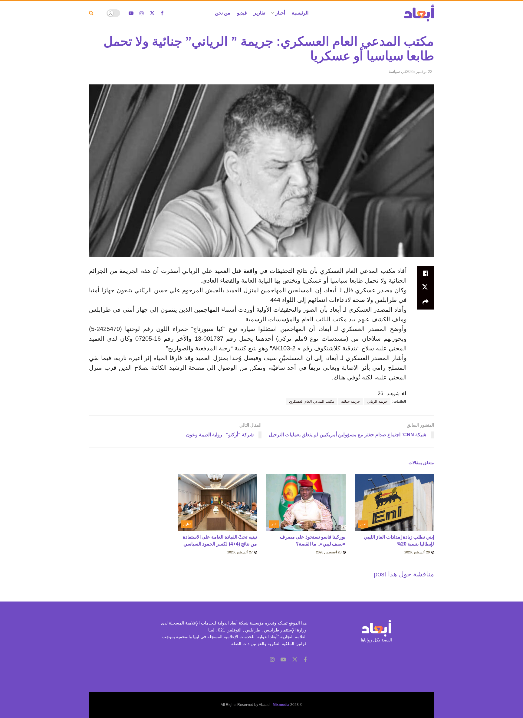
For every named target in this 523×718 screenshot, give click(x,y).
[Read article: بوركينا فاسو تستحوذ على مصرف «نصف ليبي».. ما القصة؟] (306, 502)
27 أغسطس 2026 (240, 552)
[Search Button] (91, 13)
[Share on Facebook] (425, 273)
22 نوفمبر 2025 (419, 71)
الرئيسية (300, 12)
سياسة (394, 71)
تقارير (259, 12)
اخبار (363, 524)
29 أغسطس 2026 (417, 552)
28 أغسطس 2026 (329, 552)
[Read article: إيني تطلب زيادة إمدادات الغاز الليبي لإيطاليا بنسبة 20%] (394, 502)
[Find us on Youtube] (131, 13)
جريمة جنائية (350, 401)
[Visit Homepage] (419, 13)
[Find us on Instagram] (142, 13)
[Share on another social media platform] (425, 302)
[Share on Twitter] (425, 287)
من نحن (222, 12)
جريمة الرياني (377, 401)
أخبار (280, 12)
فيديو (242, 12)
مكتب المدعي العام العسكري (311, 401)
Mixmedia (281, 705)
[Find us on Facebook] (162, 13)
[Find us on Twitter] (152, 13)
